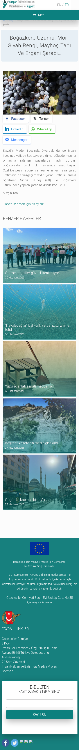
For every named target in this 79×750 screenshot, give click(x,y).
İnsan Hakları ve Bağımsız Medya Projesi (29, 666)
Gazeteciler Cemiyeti (15, 639)
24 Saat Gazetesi (13, 662)
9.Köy (6, 643)
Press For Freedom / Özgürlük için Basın (29, 648)
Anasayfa (9, 20)
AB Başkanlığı (11, 657)
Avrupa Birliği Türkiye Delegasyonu (25, 652)
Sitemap (7, 671)
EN (59, 5)
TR (67, 5)
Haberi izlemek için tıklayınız (23, 204)
